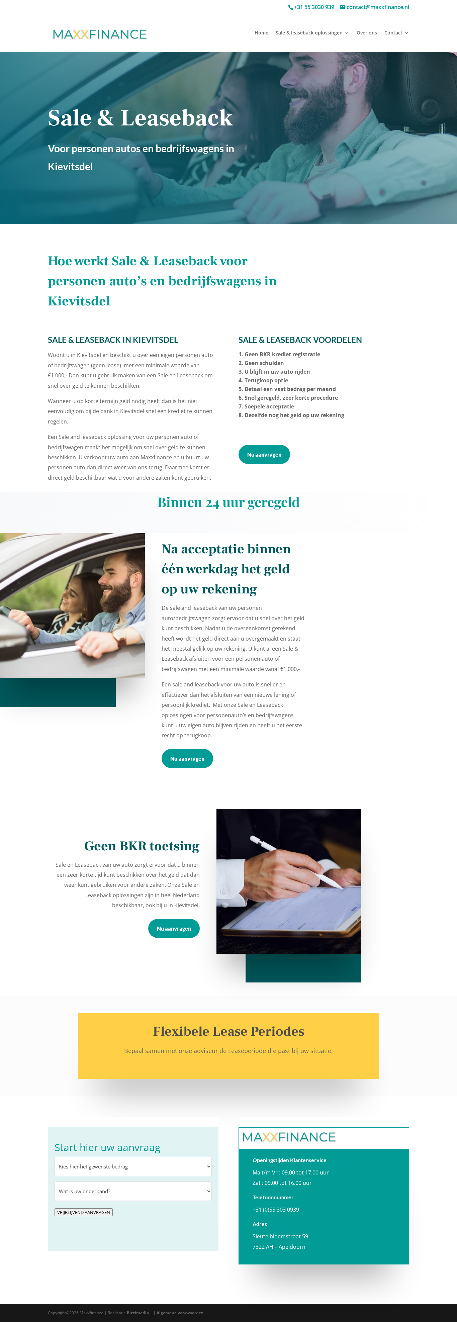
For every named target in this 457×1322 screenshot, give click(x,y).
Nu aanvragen (264, 454)
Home (261, 33)
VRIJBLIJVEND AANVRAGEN (83, 1212)
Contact (393, 33)
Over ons (367, 33)
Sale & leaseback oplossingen (309, 33)
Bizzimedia (138, 1313)
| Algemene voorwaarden (178, 1313)
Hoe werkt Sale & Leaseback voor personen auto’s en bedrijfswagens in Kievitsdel (162, 281)
